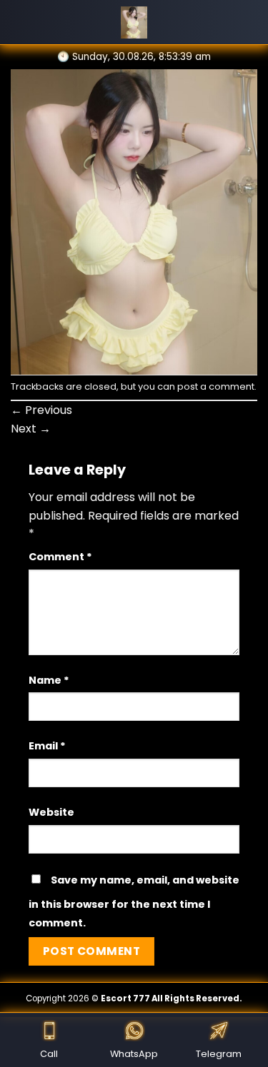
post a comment (215, 386)
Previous (41, 410)
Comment (60, 557)
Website (51, 812)
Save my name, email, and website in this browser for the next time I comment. (134, 901)
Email (47, 746)
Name (49, 680)
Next (31, 428)
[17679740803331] (134, 221)
